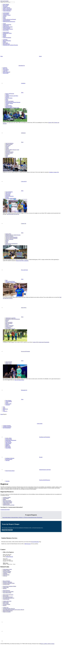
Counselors (7, 154)
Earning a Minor (8, 438)
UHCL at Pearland (6, 71)
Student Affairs (8, 233)
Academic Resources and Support (9, 19)
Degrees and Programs (7, 9)
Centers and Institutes (9, 101)
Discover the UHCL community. (22, 260)
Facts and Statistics (9, 322)
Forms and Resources (9, 196)
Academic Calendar (6, 15)
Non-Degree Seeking (9, 151)
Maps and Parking (8, 323)
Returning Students (9, 152)
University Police (6, 584)
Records (40, 457)
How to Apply (5, 5)
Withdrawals (7, 445)
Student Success (8, 362)
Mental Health (5, 73)
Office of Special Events (10, 281)
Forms (6, 156)
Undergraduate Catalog (7, 502)
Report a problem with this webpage (47, 643)
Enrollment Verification (9, 458)
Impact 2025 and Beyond (10, 328)
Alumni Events (6, 25)
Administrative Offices (7, 33)
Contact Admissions (7, 10)
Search (1, 2)
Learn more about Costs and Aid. (13, 214)
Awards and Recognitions (8, 28)
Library (4, 18)
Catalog (6, 104)
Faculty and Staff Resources (44, 479)
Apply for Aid (8, 192)
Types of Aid (7, 193)
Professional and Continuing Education (10, 44)
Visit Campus (7, 145)
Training (4, 35)
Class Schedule (6, 13)
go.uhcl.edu (5, 70)
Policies (4, 36)
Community (5, 39)
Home (1, 414)
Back (22, 92)
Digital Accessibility (7, 611)
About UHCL (23, 307)
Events (4, 17)
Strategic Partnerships (9, 325)
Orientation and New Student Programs (12, 234)
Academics (23, 83)
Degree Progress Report (9, 470)
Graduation (5, 573)
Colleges (7, 94)
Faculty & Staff (6, 32)
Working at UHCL (9, 326)
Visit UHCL (5, 6)
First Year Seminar (8, 97)
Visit (4, 410)
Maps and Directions (7, 40)
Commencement (8, 105)
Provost (6, 100)
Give (4, 406)
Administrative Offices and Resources (12, 319)
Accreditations (8, 327)
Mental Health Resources (8, 610)
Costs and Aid (23, 181)
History (6, 321)
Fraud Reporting (6, 599)
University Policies (6, 604)
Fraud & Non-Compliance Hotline (9, 586)
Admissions (23, 132)
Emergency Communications (10, 282)
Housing (7, 240)
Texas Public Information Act (8, 597)
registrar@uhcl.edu (9, 556)
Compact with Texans (7, 601)
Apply (4, 407)
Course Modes (8, 447)
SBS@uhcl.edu (28, 543)
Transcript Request (6, 20)
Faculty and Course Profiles (8, 591)
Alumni (4, 23)
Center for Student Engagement (11, 237)
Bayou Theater (8, 244)
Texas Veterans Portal (7, 592)
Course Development (7, 37)
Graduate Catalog (6, 503)
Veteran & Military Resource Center (12, 107)
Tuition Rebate (8, 443)
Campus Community (9, 239)
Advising (4, 16)
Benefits (4, 34)
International (7, 150)
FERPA (4, 499)
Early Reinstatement (7, 427)
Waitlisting (7, 444)
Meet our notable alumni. (19, 379)
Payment (7, 197)
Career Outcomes (8, 361)
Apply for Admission (9, 143)
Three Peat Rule (8, 442)
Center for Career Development (11, 238)
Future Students (6, 4)
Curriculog (7, 481)
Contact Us (5, 411)
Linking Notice (6, 602)
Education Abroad (8, 106)
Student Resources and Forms (45, 469)
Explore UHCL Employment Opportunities (41, 342)
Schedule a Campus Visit (54, 172)
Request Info (5, 408)
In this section (39, 423)
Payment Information (35, 541)
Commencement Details (5, 509)
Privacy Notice (6, 603)
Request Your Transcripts (7, 529)
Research (7, 320)
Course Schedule (6, 574)
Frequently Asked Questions (10, 198)
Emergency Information (7, 582)
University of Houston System (8, 583)
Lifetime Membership (7, 24)
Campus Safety (6, 587)
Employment (5, 42)
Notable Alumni (8, 363)
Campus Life (23, 223)
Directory (7, 324)
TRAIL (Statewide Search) (8, 594)
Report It (4, 605)
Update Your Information (7, 26)
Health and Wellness (9, 236)
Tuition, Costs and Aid (7, 8)
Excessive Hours (8, 439)
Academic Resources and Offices (11, 95)
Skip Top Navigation (4, 1)
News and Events (6, 43)
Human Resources (6, 590)
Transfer (6, 147)
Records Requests (8, 459)
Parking (4, 41)
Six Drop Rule (8, 441)
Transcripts (7, 460)
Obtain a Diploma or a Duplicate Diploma (23, 517)
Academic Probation (7, 425)
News (6, 280)
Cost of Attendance (9, 191)
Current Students (6, 12)
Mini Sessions (8, 446)
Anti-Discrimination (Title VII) (9, 608)
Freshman (7, 146)
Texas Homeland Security (8, 596)
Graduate (7, 148)
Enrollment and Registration (44, 437)
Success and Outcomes (25, 351)
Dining (6, 241)
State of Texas (5, 595)
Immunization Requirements (10, 440)
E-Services (5, 67)
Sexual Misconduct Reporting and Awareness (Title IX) (13, 609)
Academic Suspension (7, 426)
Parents (6, 155)
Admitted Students (6, 7)
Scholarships (7, 195)
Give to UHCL (6, 30)
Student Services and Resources (9, 21)
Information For (24, 390)
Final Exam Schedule (7, 500)
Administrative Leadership (10, 317)
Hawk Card (5, 68)
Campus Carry (5, 607)
